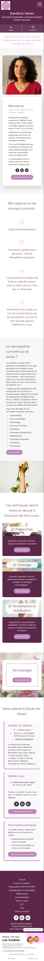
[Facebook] (17, 170)
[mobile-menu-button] (40, 4)
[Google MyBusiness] (22, 170)
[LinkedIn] (26, 170)
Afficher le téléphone (24, 739)
